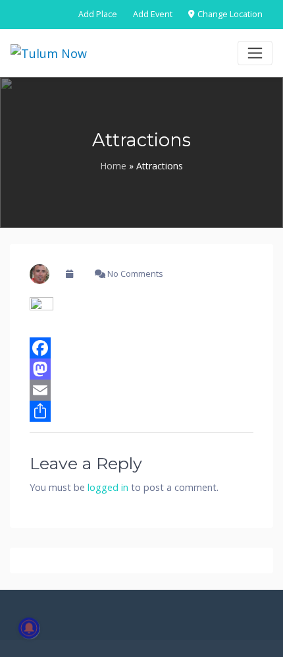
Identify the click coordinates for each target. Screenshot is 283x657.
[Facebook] (141, 347)
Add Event (152, 14)
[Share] (141, 411)
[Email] (141, 390)
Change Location (229, 14)
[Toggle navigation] (255, 53)
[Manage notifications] (28, 628)
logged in (108, 487)
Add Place (97, 14)
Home (113, 165)
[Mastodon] (141, 369)
